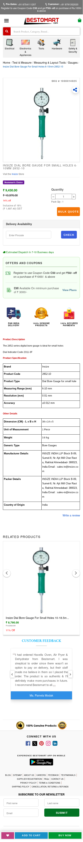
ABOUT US (29, 775)
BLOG (8, 775)
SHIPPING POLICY (20, 786)
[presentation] (7, 573)
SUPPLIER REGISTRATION (29, 779)
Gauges (73, 62)
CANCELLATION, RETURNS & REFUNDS (50, 786)
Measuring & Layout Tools (50, 62)
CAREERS (41, 775)
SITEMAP (17, 775)
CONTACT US (57, 779)
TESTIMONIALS (68, 775)
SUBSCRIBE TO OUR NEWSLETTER (41, 794)
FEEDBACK (53, 775)
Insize (15, 173)
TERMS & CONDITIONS (49, 782)
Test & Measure (22, 62)
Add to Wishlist (7, 835)
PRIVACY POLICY (28, 782)
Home (6, 62)
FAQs (46, 779)
